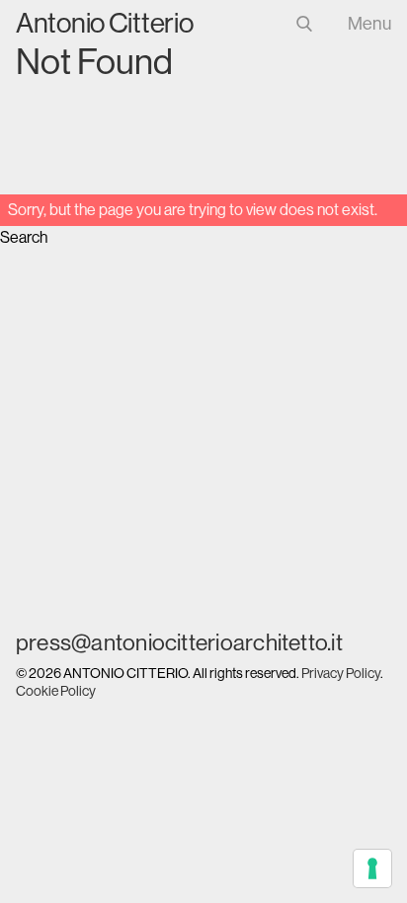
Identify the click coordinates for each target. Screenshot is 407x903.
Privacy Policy (340, 673)
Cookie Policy (56, 691)
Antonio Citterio (105, 22)
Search (23, 237)
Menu (369, 24)
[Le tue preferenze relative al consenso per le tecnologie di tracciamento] (372, 868)
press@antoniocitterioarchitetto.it (179, 642)
